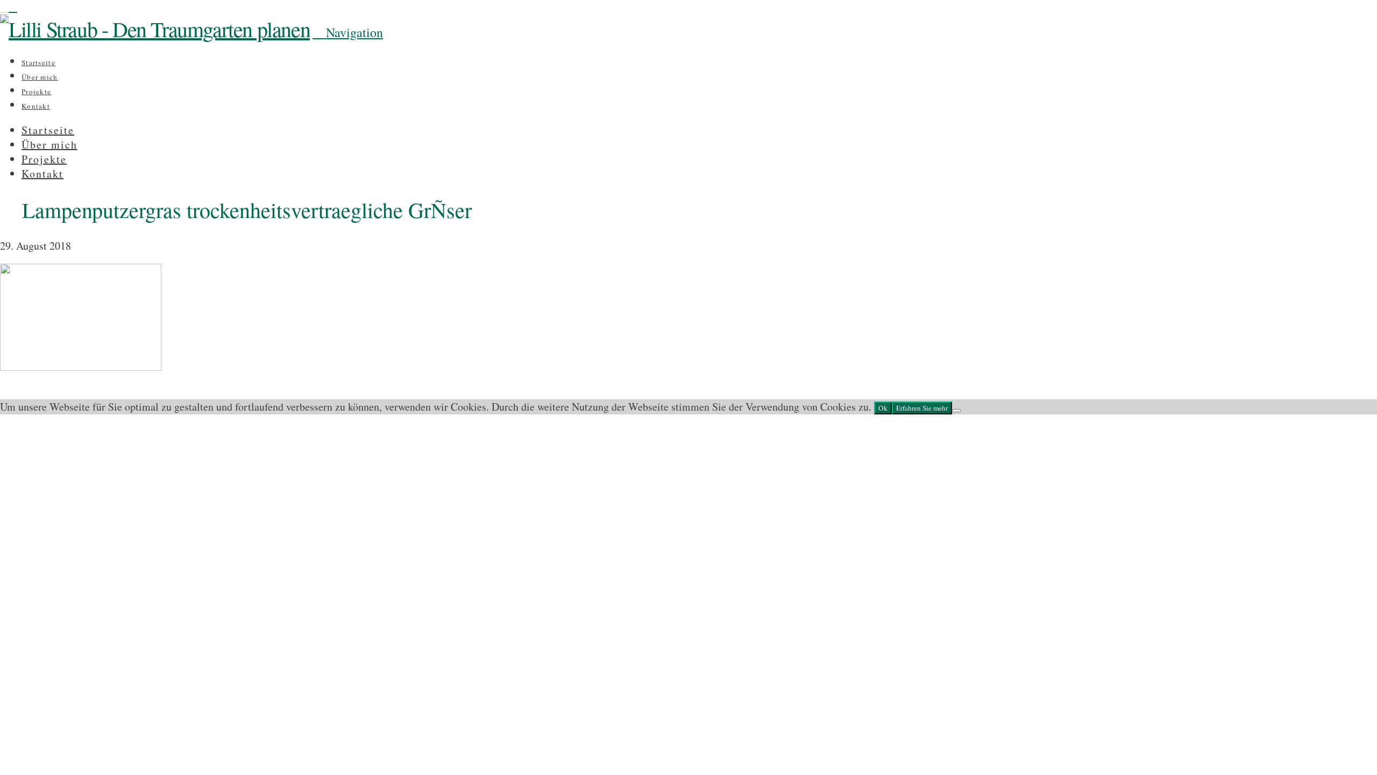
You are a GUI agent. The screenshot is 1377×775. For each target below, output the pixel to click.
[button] (348, 32)
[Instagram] (4, 7)
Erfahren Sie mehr (922, 408)
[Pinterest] (13, 7)
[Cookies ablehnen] (956, 410)
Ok (883, 408)
